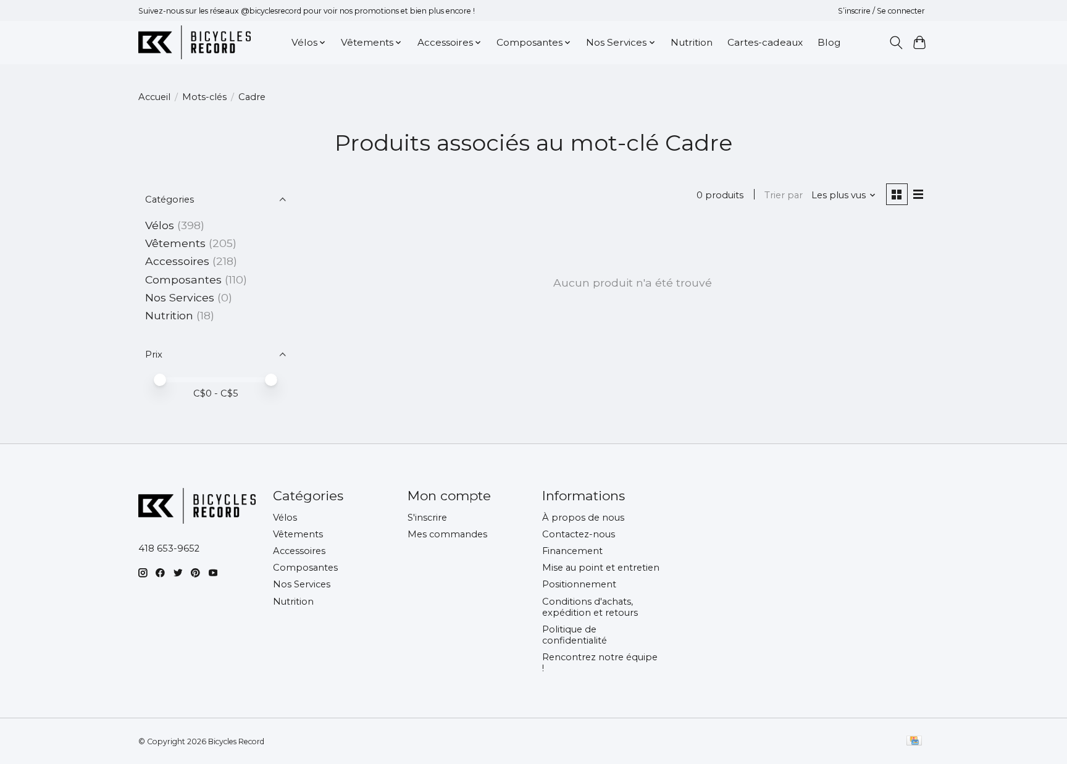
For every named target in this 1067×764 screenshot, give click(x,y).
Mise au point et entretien (600, 567)
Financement (572, 550)
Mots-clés (204, 97)
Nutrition (692, 42)
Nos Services (179, 297)
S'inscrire (427, 517)
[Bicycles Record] (194, 42)
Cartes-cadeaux (765, 42)
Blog (829, 42)
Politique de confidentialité (574, 635)
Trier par (783, 195)
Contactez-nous (578, 534)
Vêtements (175, 243)
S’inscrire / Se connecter (881, 10)
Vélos (159, 225)
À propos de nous (583, 517)
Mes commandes (447, 534)
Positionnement (579, 584)
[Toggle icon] (896, 42)
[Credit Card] (914, 741)
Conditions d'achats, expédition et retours (590, 607)
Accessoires (177, 260)
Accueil (154, 97)
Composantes (183, 279)
